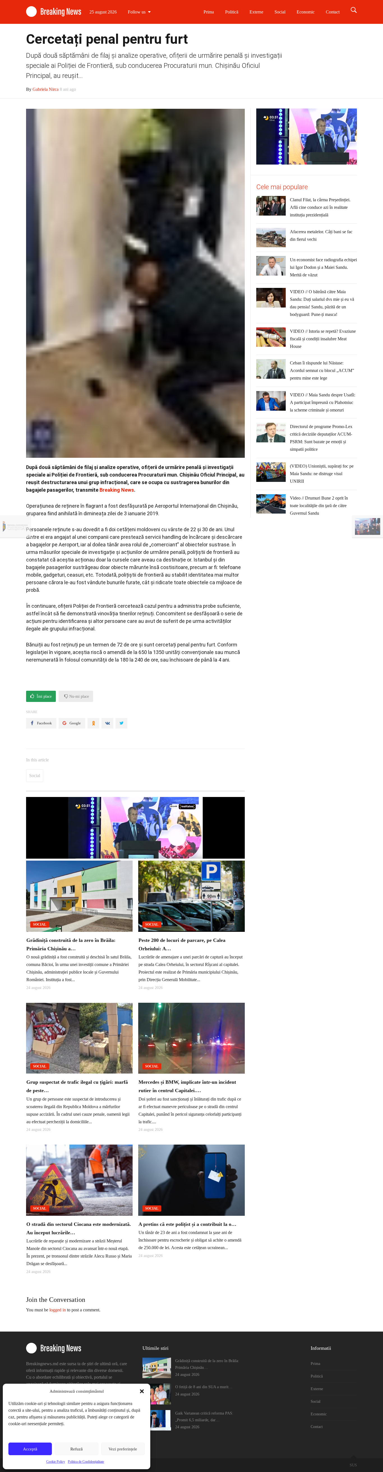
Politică (231, 12)
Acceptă (30, 1449)
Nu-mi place (78, 696)
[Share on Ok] (93, 723)
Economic (306, 12)
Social (279, 12)
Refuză (76, 1449)
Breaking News (117, 490)
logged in (57, 1309)
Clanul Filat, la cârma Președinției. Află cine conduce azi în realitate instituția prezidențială (320, 207)
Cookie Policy (55, 1462)
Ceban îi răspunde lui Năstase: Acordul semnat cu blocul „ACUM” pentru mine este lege (322, 370)
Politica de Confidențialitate (86, 1462)
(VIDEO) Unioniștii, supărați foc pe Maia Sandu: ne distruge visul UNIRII (322, 474)
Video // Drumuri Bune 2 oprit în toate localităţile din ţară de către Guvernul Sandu (319, 506)
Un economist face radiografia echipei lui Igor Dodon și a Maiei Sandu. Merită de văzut (323, 267)
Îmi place (44, 696)
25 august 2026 (103, 12)
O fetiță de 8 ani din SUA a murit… (203, 1387)
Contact (333, 12)
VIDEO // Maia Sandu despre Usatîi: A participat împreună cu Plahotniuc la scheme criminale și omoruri (322, 402)
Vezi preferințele (123, 1449)
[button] (142, 1391)
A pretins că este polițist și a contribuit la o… (187, 1224)
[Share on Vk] (107, 723)
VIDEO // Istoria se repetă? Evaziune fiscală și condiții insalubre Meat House (323, 339)
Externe (256, 12)
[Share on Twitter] (121, 723)
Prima (209, 12)
